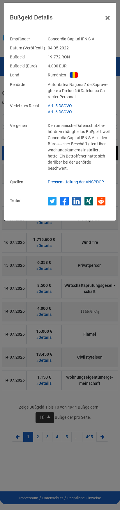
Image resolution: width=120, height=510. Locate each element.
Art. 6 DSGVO (60, 112)
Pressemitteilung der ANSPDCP (76, 182)
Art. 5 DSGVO (60, 105)
